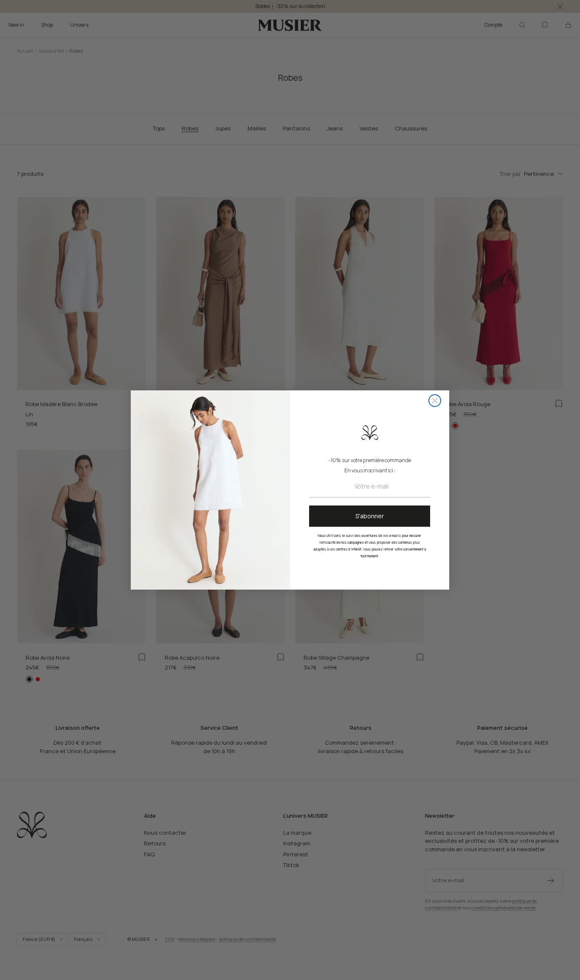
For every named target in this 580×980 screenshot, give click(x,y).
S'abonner (369, 516)
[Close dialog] (435, 401)
